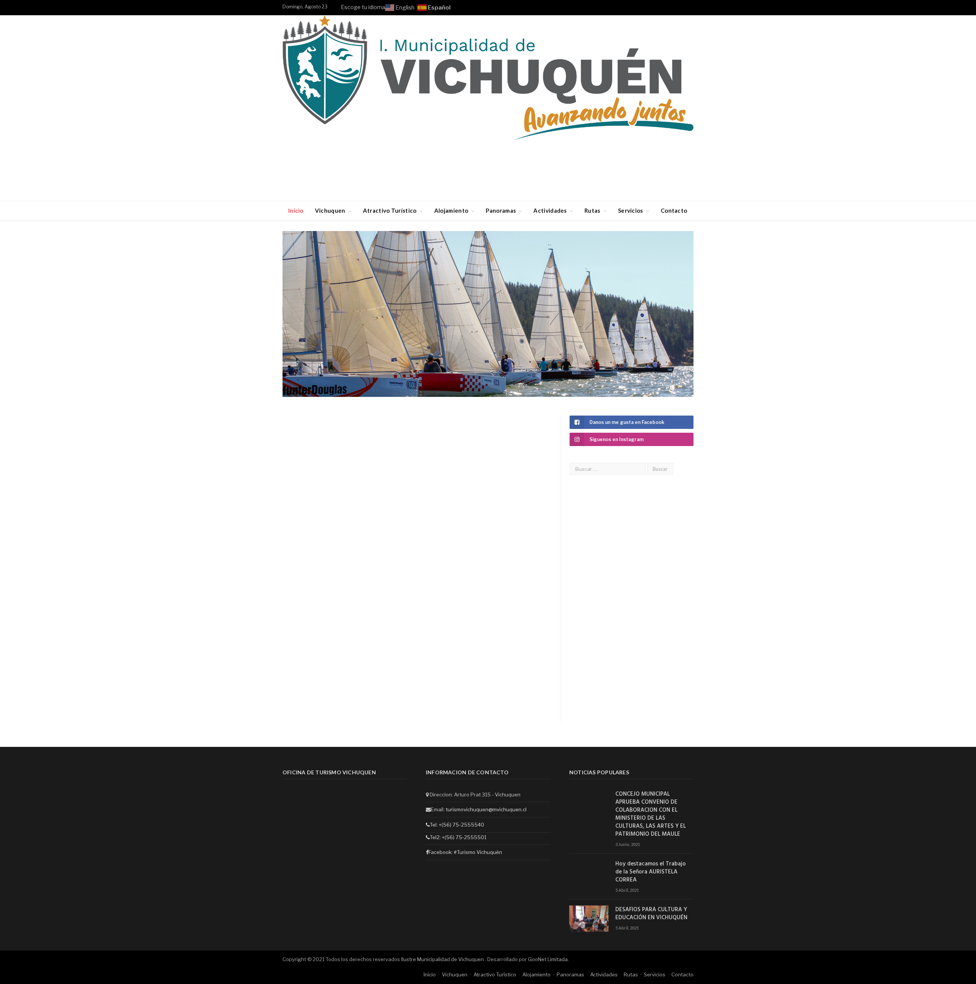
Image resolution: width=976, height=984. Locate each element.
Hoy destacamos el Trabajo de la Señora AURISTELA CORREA (650, 872)
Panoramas (501, 210)
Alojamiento (451, 210)
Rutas (592, 210)
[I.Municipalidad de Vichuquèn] (488, 79)
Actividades (550, 210)
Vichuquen (330, 210)
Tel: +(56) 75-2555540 (457, 825)
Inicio (295, 210)
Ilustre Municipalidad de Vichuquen (443, 959)
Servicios (630, 210)
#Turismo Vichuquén (478, 852)
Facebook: (441, 852)
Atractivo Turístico (390, 210)
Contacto (674, 210)
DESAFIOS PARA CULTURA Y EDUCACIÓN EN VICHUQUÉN (651, 914)
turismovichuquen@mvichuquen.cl (486, 809)
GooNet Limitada (548, 959)
